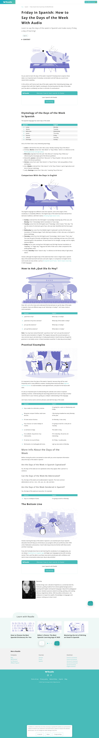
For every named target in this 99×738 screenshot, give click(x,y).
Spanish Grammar (71, 664)
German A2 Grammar (72, 663)
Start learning (49, 101)
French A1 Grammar (72, 657)
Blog (22, 6)
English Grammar (71, 666)
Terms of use (34, 679)
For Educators (14, 661)
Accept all (39, 734)
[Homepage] (7, 2)
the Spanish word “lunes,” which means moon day (57, 261)
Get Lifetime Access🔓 (90, 2)
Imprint (61, 679)
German (41, 657)
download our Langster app (36, 553)
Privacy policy (44, 679)
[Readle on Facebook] (51, 675)
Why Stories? (14, 659)
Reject (48, 734)
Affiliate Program (15, 663)
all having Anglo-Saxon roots (51, 216)
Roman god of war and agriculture (34, 152)
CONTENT (26, 39)
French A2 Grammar (72, 659)
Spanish (41, 661)
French (40, 659)
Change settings (58, 734)
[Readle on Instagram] (48, 675)
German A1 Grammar (72, 661)
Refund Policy (53, 679)
